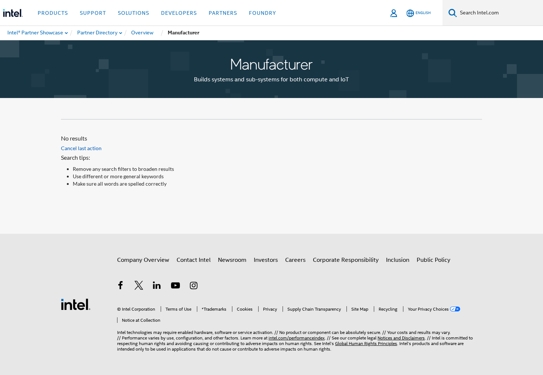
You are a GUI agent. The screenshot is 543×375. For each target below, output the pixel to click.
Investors (266, 260)
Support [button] (93, 13)
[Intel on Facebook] (120, 286)
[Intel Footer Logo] (75, 304)
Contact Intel (194, 260)
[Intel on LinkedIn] (157, 286)
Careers (295, 260)
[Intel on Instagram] (193, 286)
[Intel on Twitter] (139, 286)
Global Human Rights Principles (366, 343)
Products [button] (53, 13)
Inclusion (397, 260)
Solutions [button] (133, 13)
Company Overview (143, 260)
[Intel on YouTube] (175, 286)
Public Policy (433, 260)
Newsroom (232, 260)
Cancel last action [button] (81, 148)
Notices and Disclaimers (401, 338)
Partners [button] (223, 13)
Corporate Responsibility (346, 260)
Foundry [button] (262, 13)
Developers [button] (179, 13)
